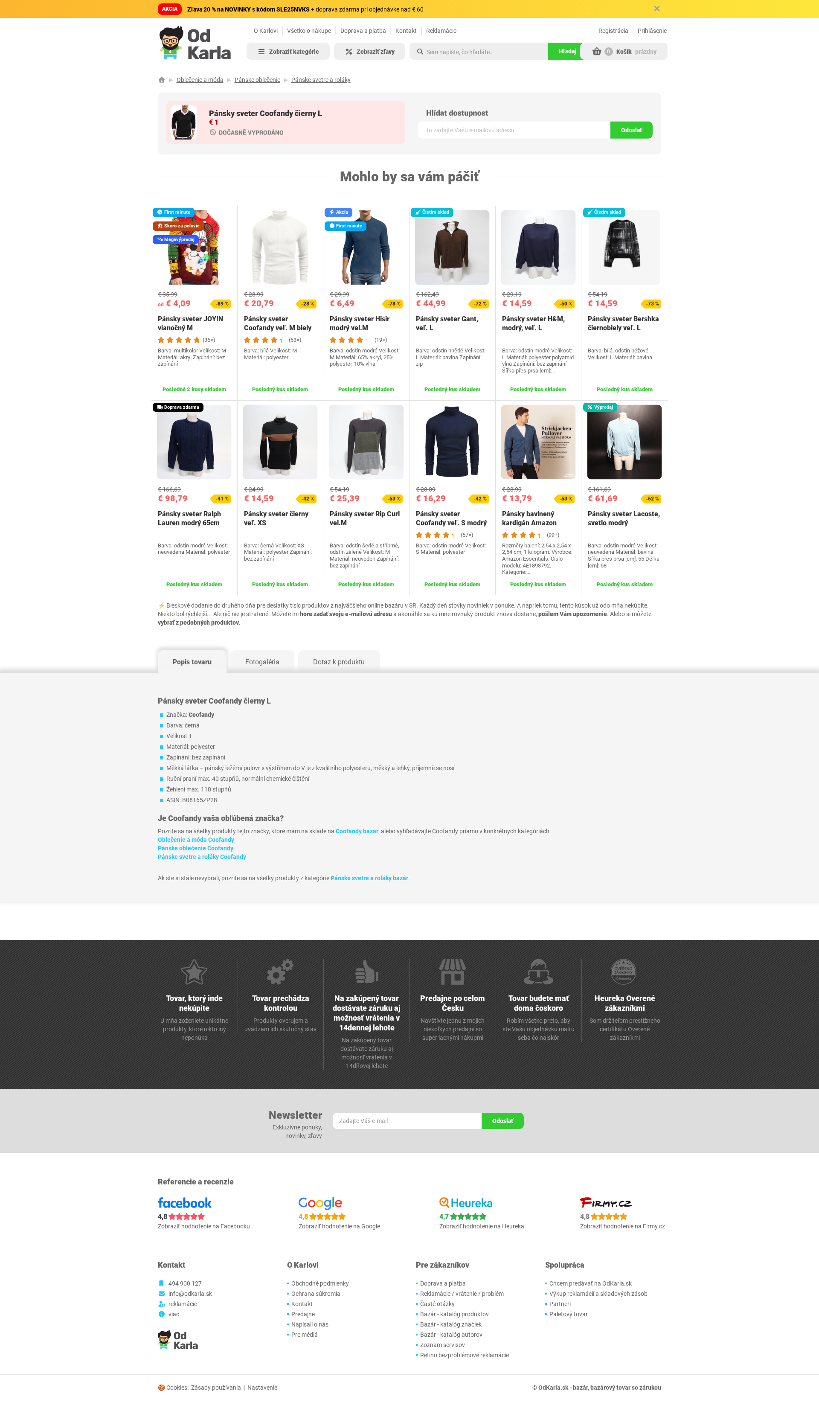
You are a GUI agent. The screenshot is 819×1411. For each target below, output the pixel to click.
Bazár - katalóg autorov (451, 1334)
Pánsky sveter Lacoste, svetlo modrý (624, 518)
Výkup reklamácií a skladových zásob (598, 1293)
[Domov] (162, 79)
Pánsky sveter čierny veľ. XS (276, 518)
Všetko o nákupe (309, 31)
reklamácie (182, 1303)
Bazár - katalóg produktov (454, 1314)
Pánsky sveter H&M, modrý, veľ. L (533, 323)
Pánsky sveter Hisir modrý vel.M (359, 323)
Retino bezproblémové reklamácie (464, 1355)
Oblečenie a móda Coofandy (196, 839)
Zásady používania (216, 1387)
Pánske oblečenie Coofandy (195, 848)
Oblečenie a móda (200, 79)
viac (173, 1314)
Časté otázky (437, 1303)
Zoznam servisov (442, 1344)
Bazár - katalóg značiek (451, 1324)
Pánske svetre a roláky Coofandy (202, 856)
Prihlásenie (652, 31)
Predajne (303, 1314)
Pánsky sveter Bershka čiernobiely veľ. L (623, 323)
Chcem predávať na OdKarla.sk (590, 1283)
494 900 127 (185, 1283)
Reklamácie (441, 31)
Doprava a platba (363, 31)
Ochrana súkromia (315, 1293)
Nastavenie (262, 1387)
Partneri (560, 1303)
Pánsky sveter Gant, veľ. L (447, 323)
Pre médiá (304, 1334)
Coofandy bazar (357, 831)
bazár (580, 1387)
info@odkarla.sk (190, 1293)
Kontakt (406, 31)
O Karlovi (266, 31)
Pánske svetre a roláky (321, 79)
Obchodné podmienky (320, 1283)
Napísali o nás (309, 1324)
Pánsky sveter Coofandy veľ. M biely (277, 323)
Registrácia (613, 31)
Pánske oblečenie (257, 79)
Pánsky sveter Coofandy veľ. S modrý (451, 518)
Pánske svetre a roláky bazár (369, 878)
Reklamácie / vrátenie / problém (462, 1293)
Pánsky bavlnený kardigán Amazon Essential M (529, 523)
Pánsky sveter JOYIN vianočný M (190, 323)
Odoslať (631, 130)
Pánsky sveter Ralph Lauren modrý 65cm (189, 518)
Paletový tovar (568, 1314)
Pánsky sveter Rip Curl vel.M (365, 518)
